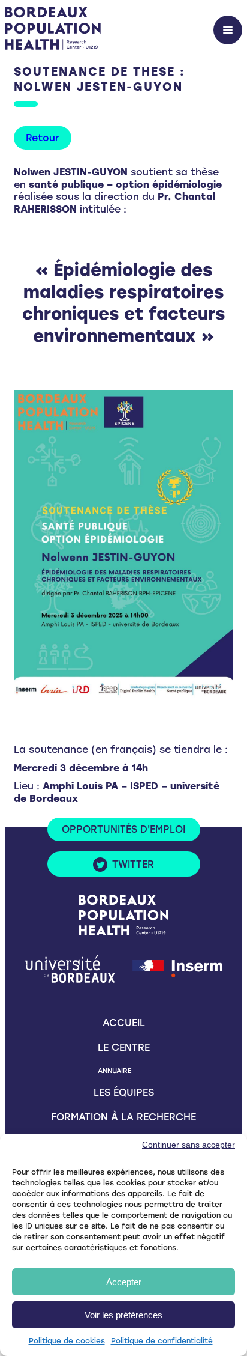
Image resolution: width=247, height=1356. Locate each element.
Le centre (124, 1047)
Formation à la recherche (123, 1117)
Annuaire (114, 1070)
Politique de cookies (67, 1341)
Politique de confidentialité (162, 1341)
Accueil (124, 1023)
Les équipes (124, 1092)
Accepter (123, 1282)
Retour (42, 138)
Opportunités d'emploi (123, 829)
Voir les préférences (123, 1315)
